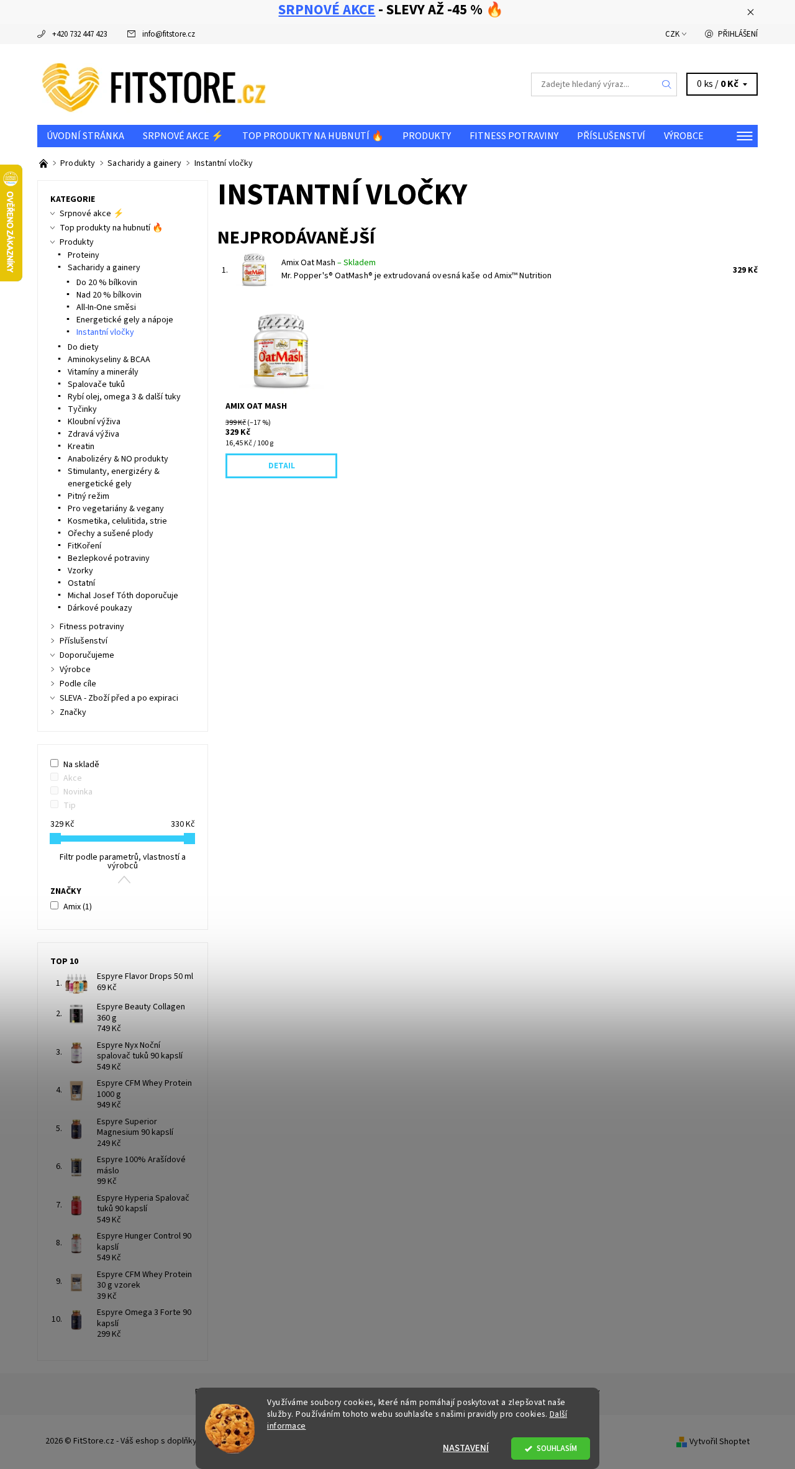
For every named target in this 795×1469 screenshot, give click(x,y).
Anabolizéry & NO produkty (118, 459)
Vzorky (80, 571)
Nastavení (466, 1448)
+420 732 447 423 (79, 34)
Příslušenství (611, 136)
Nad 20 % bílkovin (109, 295)
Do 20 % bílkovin (106, 282)
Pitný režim (88, 496)
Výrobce (684, 136)
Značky (73, 712)
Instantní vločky (105, 332)
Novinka (78, 792)
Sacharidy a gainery (104, 268)
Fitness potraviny (514, 136)
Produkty (426, 136)
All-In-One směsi (106, 307)
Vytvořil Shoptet (719, 1441)
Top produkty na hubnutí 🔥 (313, 136)
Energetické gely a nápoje (124, 320)
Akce (72, 778)
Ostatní (81, 583)
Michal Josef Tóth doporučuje (123, 595)
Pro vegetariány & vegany (116, 509)
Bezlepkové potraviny (109, 558)
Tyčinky (82, 409)
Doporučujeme (87, 655)
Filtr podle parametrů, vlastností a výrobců (123, 861)
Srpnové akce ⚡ (183, 136)
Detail (281, 465)
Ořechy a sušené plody (110, 533)
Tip (69, 805)
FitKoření (84, 546)
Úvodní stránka (85, 136)
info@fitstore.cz (168, 34)
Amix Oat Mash (328, 263)
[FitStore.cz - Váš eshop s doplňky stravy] (154, 84)
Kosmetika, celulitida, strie (117, 521)
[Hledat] (667, 84)
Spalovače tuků (96, 384)
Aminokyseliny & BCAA (109, 359)
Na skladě (81, 764)
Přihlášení (738, 34)
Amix (77, 907)
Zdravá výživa (93, 434)
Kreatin (81, 446)
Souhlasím (557, 1448)
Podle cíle (78, 684)
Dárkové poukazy (100, 608)
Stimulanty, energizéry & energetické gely (114, 477)
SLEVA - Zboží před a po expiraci (119, 698)
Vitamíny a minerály (103, 372)
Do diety (83, 347)
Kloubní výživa (94, 422)
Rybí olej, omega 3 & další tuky (124, 397)
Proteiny (83, 255)
